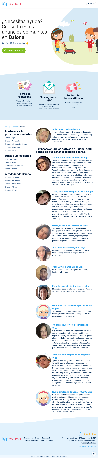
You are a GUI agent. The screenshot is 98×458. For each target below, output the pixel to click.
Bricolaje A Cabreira (12, 181)
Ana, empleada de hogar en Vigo (68, 247)
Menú (92, 4)
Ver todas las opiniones (87, 446)
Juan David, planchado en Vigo (68, 267)
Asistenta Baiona (11, 159)
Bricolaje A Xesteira (12, 187)
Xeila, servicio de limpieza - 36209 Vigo (72, 191)
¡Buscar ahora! (15, 50)
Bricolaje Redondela (12, 147)
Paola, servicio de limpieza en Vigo (70, 225)
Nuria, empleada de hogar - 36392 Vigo (72, 392)
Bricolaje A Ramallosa (13, 184)
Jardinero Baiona (11, 162)
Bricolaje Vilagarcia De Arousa (16, 144)
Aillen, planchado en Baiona (66, 129)
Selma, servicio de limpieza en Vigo (70, 157)
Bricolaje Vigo (10, 138)
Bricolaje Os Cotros (12, 177)
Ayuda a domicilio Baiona (14, 165)
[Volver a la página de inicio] (11, 4)
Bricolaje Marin (10, 150)
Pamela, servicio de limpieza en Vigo (70, 286)
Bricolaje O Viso (11, 190)
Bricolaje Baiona (11, 169)
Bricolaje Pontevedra (12, 141)
